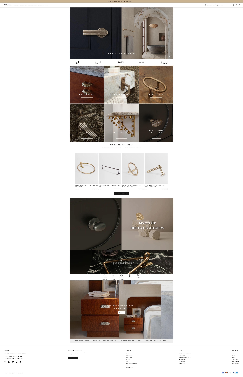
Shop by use (23, 5)
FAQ (127, 365)
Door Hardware (235, 361)
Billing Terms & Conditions (185, 353)
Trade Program (210, 5)
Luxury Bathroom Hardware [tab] (111, 147)
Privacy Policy (182, 363)
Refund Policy (182, 355)
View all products (121, 193)
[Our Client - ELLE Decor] (98, 62)
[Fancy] (20, 362)
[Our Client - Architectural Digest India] (77, 62)
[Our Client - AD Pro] (121, 62)
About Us (40, 5)
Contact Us (128, 353)
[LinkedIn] (16, 362)
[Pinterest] (13, 362)
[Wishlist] (230, 5)
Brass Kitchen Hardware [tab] (132, 147)
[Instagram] (9, 362)
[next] (169, 170)
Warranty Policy (182, 359)
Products (16, 5)
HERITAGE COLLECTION (147, 227)
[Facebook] (5, 362)
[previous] (73, 170)
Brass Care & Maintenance (131, 363)
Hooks (233, 357)
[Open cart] (239, 5)
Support (220, 5)
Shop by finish (32, 5)
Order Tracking (129, 355)
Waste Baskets (235, 363)
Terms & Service (182, 361)
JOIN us (121, 312)
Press (46, 5)
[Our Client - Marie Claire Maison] (142, 62)
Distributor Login (129, 367)
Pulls (233, 353)
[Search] (233, 5)
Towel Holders (235, 359)
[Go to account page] (236, 5)
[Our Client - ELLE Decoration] (164, 62)
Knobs (233, 355)
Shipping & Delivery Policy (184, 357)
